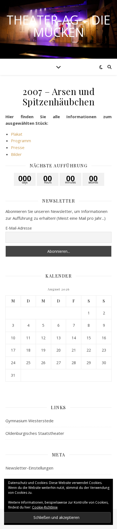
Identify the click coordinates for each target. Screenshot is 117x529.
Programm (21, 140)
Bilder (16, 154)
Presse (17, 147)
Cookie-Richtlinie (45, 507)
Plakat (16, 134)
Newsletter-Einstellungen (29, 468)
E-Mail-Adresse (18, 228)
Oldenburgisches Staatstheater (34, 433)
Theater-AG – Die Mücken (58, 26)
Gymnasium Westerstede (29, 420)
